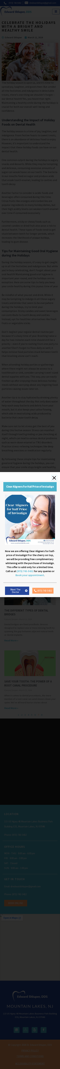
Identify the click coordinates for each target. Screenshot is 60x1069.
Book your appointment (30, 575)
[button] (54, 477)
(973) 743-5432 (25, 571)
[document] (30, 534)
